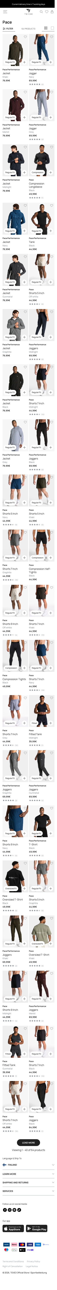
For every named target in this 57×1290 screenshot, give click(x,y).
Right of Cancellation (13, 1266)
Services (8, 1191)
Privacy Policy (33, 1261)
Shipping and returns (15, 1182)
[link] (49, 11)
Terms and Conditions (13, 1261)
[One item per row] (52, 28)
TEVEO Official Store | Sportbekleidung (28, 1272)
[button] (5, 11)
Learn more (9, 1173)
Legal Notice (32, 1266)
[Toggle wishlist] (24, 36)
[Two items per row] (46, 28)
